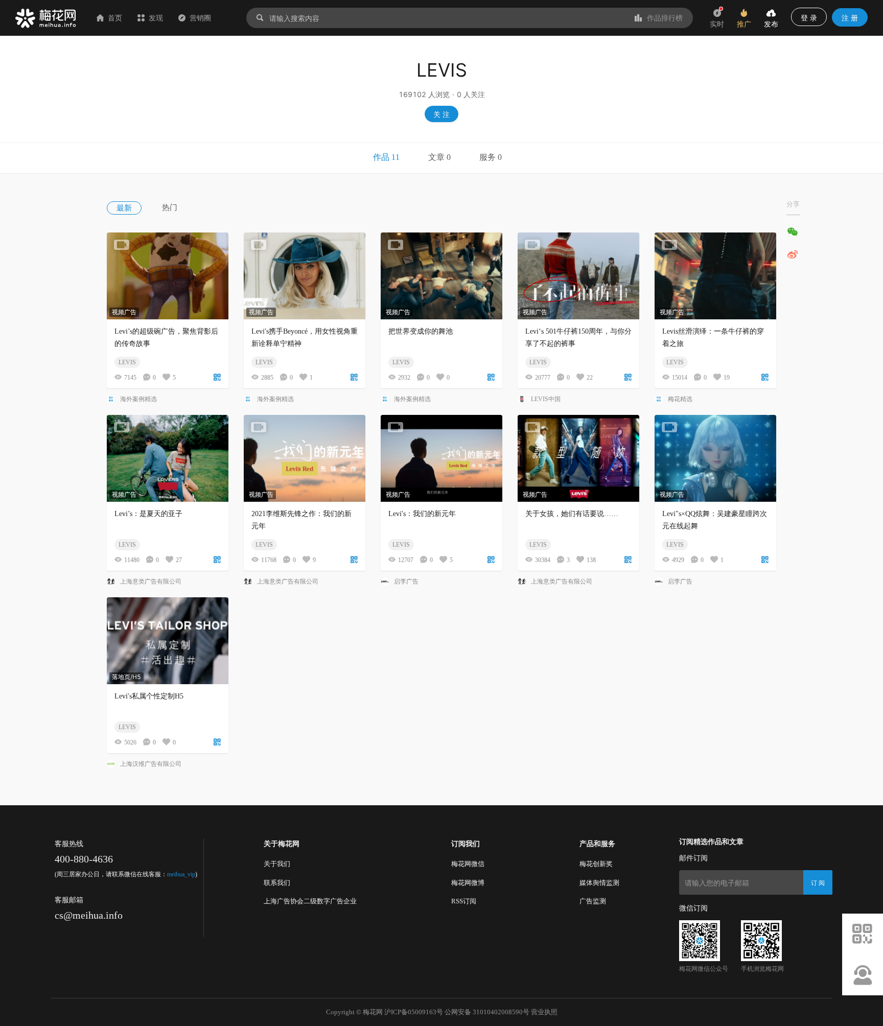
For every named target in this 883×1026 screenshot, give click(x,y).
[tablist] (441, 158)
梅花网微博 (467, 883)
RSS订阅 (463, 901)
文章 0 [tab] (439, 157)
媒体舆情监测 (599, 883)
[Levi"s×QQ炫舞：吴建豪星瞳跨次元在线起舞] (715, 458)
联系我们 (277, 883)
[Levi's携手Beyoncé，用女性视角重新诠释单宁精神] (304, 275)
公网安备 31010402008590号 (487, 1012)
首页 (115, 17)
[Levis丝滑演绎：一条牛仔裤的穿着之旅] (715, 275)
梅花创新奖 (596, 864)
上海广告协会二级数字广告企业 (310, 901)
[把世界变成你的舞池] (441, 275)
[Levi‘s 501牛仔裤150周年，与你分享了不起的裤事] (578, 275)
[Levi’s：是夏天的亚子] (167, 458)
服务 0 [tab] (490, 157)
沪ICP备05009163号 (413, 1012)
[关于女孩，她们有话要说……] (578, 458)
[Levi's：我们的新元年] (441, 458)
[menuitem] (134, 207)
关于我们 (277, 864)
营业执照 (544, 1012)
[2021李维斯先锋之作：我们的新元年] (304, 458)
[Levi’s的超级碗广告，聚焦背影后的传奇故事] (167, 275)
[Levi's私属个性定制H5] (167, 640)
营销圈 (200, 17)
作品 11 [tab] (386, 157)
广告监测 (592, 901)
